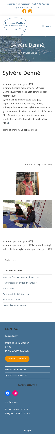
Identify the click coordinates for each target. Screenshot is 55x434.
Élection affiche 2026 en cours (16, 294)
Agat (29, 430)
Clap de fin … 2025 (11, 299)
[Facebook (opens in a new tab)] (24, 11)
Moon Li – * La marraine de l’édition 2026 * (22, 277)
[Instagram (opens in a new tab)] (30, 11)
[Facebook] (8, 393)
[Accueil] (19, 52)
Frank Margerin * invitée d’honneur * (20, 282)
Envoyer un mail (17, 358)
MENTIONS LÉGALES (15, 369)
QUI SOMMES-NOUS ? (16, 375)
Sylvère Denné (30, 52)
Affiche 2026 (8, 288)
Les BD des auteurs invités (15, 305)
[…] (9, 122)
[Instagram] (15, 393)
